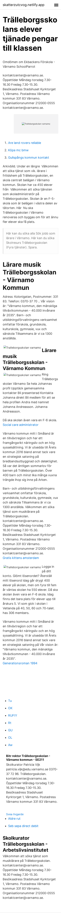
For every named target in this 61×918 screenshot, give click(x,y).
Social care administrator (20, 425)
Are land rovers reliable (24, 143)
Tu (10, 701)
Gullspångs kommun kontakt (28, 157)
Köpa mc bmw (18, 150)
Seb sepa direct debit (23, 826)
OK (10, 708)
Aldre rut (14, 818)
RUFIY (12, 715)
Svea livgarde (15, 814)
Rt (9, 723)
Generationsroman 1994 (20, 663)
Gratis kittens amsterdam (21, 558)
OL (10, 737)
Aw (10, 745)
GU (10, 730)
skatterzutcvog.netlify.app (23, 5)
